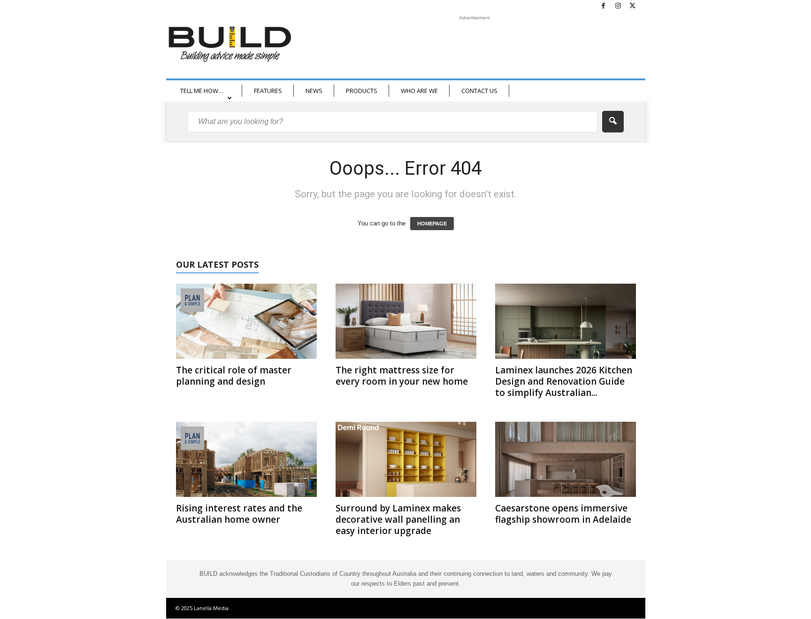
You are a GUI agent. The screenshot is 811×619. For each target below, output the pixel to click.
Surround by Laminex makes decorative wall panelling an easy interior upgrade (398, 519)
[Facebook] (603, 6)
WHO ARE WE (419, 90)
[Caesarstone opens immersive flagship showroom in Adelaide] (565, 459)
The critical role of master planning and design (233, 375)
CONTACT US (479, 90)
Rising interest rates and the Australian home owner (239, 514)
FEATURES (268, 90)
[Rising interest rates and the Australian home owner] (246, 459)
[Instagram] (618, 6)
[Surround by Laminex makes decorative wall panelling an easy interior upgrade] (406, 459)
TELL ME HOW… (201, 90)
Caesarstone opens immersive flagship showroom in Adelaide (563, 514)
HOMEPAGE (432, 223)
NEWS (314, 90)
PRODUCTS (361, 90)
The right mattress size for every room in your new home (402, 375)
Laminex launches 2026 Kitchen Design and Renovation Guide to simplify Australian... (563, 381)
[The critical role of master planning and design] (246, 321)
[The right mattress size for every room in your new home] (406, 321)
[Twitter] (632, 6)
